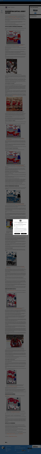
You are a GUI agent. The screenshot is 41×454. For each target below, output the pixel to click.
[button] (20, 227)
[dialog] (20, 227)
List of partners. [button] (25, 229)
